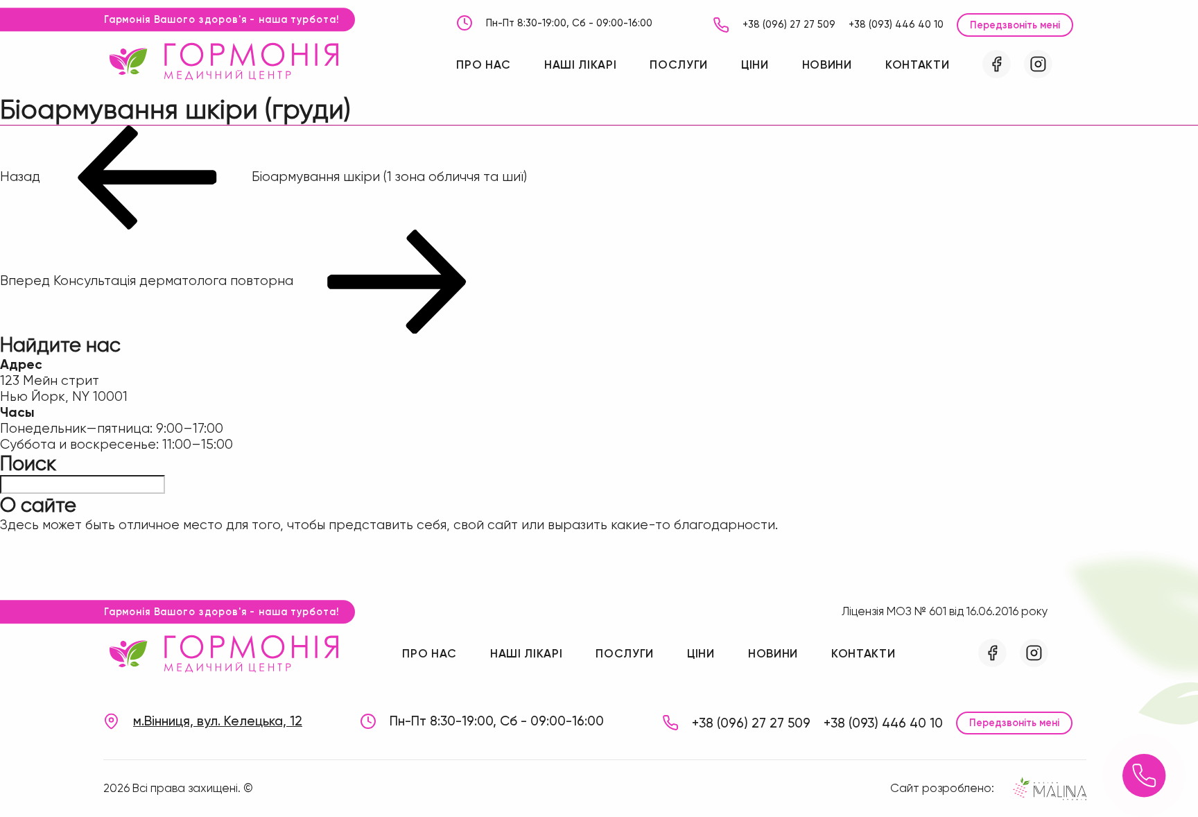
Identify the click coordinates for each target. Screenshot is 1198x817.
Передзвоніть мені (1015, 25)
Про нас (483, 64)
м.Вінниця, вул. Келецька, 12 (217, 721)
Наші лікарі (580, 64)
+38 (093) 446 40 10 (896, 25)
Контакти (917, 64)
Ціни (755, 64)
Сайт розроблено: (942, 788)
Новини (827, 64)
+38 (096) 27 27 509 (789, 25)
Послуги (679, 64)
